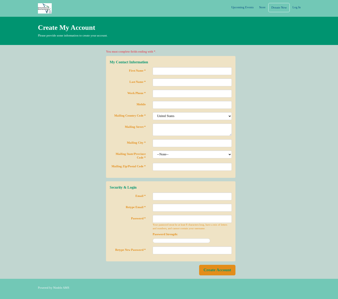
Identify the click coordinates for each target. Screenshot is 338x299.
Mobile (141, 104)
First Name (137, 70)
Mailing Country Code (130, 115)
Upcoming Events (242, 7)
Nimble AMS (61, 287)
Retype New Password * (130, 249)
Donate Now (279, 7)
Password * (138, 218)
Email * (140, 196)
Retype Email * (136, 207)
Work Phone (136, 93)
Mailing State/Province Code (131, 155)
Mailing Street (135, 127)
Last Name (137, 82)
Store (262, 7)
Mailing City (136, 142)
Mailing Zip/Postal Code (129, 166)
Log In (296, 7)
